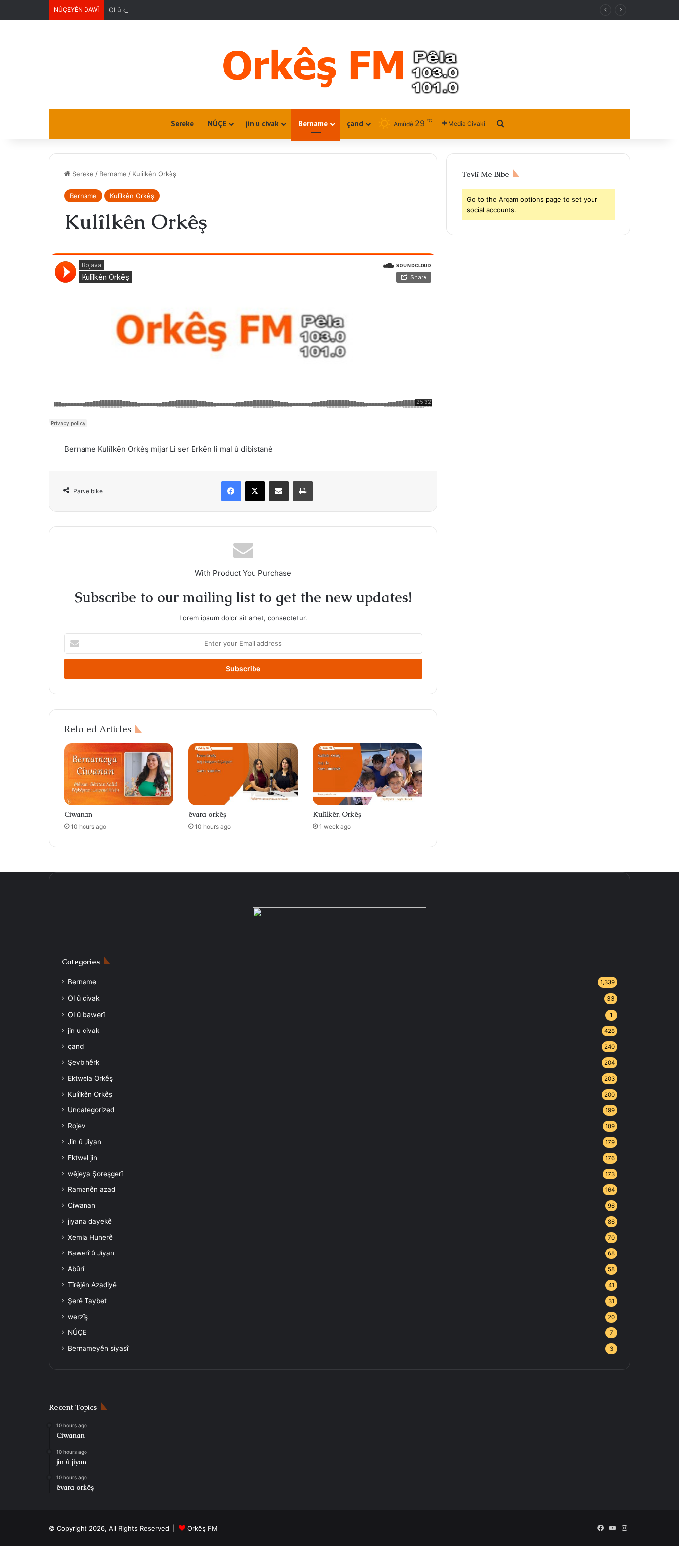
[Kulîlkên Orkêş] (367, 774)
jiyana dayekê (90, 1221)
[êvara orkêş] (243, 774)
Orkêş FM (202, 1528)
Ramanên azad (91, 1189)
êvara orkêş (207, 814)
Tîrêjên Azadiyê (92, 1285)
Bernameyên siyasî (98, 1348)
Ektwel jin (82, 1158)
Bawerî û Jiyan (91, 1253)
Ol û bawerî (86, 1014)
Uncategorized (91, 1110)
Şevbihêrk (83, 1062)
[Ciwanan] (118, 774)
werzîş (78, 1317)
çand (355, 123)
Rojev (76, 1126)
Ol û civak (124, 10)
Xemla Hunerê (90, 1237)
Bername (313, 123)
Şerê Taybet (87, 1301)
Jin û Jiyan (84, 1142)
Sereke (182, 123)
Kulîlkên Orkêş (132, 196)
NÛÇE (217, 123)
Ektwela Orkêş (90, 1078)
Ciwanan (78, 814)
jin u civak (262, 123)
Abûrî (76, 1269)
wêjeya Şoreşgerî (95, 1174)
